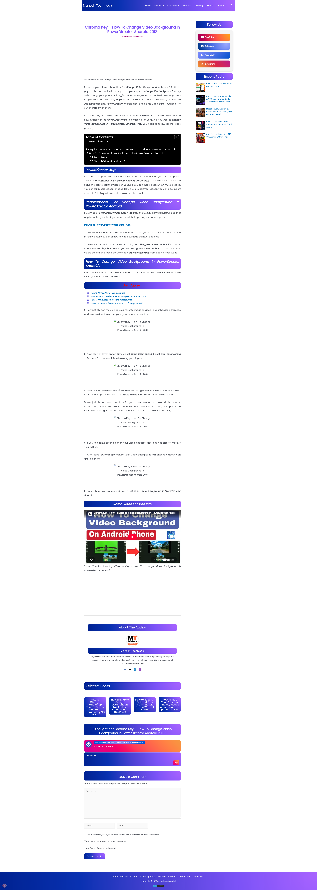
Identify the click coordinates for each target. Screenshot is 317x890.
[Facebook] (135, 669)
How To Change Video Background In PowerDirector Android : (127, 153)
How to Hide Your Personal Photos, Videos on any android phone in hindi (169, 704)
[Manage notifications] (4, 886)
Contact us (135, 876)
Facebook (209, 55)
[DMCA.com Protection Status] (158, 885)
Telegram (209, 46)
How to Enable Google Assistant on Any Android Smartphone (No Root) (120, 706)
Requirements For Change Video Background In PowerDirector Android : (133, 149)
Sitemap (172, 876)
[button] (162, 5)
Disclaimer (161, 876)
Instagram (210, 63)
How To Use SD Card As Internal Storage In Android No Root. (118, 296)
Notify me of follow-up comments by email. (106, 841)
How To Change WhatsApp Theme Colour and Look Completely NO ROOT (95, 707)
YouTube (209, 37)
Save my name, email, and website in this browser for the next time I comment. (124, 834)
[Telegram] (130, 669)
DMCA (189, 876)
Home (115, 876)
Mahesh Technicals (98, 5)
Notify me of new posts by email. (101, 848)
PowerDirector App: (101, 141)
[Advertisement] (132, 59)
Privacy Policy (149, 876)
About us (124, 876)
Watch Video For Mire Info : (111, 161)
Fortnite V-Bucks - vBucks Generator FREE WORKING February (119, 742)
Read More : (101, 157)
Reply (176, 762)
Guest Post (199, 876)
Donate (181, 876)
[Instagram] (140, 669)
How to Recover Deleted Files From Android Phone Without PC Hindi (145, 704)
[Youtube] (125, 669)
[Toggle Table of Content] (175, 137)
